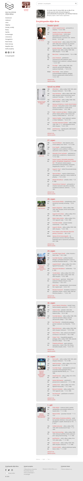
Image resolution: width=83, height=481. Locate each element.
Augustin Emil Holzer (58, 214)
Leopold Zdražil (57, 264)
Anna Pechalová (57, 93)
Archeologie (9, 34)
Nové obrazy (9, 44)
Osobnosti (8, 18)
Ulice (6, 22)
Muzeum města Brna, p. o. (50, 469)
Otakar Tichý (56, 337)
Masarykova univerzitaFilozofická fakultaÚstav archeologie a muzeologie (30, 471)
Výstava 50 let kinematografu (61, 236)
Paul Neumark (56, 393)
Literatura (8, 37)
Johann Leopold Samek (59, 28)
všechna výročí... (51, 81)
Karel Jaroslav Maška (58, 201)
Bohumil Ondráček (58, 389)
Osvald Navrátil (57, 376)
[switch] (6, 473)
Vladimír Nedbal (57, 118)
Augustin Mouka (57, 227)
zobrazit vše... (51, 79)
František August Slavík (59, 253)
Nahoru (38, 459)
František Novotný (26, 10)
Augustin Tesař (57, 169)
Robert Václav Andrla (58, 218)
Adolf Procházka (57, 363)
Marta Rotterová (57, 328)
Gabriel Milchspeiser (58, 380)
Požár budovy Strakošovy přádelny (62, 418)
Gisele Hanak (56, 443)
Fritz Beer (55, 65)
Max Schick (55, 54)
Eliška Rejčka (56, 407)
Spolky (7, 32)
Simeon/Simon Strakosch (59, 184)
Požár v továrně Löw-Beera (60, 112)
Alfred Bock (56, 89)
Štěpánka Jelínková (58, 343)
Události (8, 20)
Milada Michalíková (58, 179)
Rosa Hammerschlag (58, 432)
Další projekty (9, 49)
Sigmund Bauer (57, 173)
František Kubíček (57, 223)
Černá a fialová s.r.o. (66, 469)
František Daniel (57, 42)
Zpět (43, 459)
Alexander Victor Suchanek (60, 153)
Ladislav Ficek (56, 384)
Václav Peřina (56, 333)
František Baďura (57, 316)
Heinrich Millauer (57, 143)
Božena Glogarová (57, 207)
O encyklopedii (9, 56)
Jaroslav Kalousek (57, 48)
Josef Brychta (56, 438)
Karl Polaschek (56, 322)
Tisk (48, 459)
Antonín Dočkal (57, 447)
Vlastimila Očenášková (59, 268)
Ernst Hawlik (56, 147)
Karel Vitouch (56, 279)
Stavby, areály (9, 27)
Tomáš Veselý (56, 273)
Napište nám (9, 46)
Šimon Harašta (57, 99)
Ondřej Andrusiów (57, 426)
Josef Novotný (56, 129)
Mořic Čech (55, 285)
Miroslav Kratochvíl (58, 290)
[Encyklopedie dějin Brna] (14, 52)
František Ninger (57, 368)
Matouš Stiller (56, 413)
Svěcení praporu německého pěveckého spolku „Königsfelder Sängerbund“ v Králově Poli (64, 161)
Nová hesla (8, 41)
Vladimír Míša (56, 310)
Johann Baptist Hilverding (59, 305)
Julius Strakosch (57, 58)
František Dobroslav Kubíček (60, 122)
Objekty (7, 25)
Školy (7, 30)
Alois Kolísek (56, 71)
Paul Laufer (56, 359)
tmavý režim (11, 473)
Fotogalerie (8, 39)
